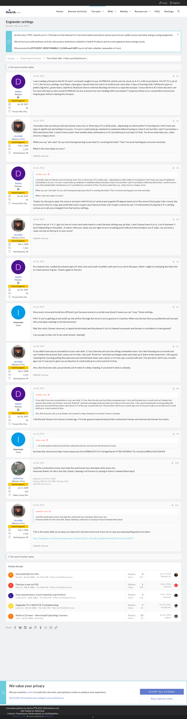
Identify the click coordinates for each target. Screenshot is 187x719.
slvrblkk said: (41, 174)
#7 (177, 346)
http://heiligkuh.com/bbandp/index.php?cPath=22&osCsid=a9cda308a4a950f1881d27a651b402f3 (83, 538)
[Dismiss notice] (177, 34)
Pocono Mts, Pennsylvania (23, 111)
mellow (168, 617)
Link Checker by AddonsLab (32, 711)
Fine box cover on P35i (27, 584)
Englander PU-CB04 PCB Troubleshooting (37, 605)
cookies (30, 692)
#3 (177, 168)
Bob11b (19, 587)
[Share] (173, 76)
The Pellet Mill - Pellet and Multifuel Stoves (54, 577)
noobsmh (20, 608)
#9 (177, 434)
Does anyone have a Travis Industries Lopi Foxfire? (41, 594)
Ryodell (19, 577)
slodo (18, 618)
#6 (177, 307)
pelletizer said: (42, 511)
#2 (177, 121)
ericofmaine (166, 607)
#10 (177, 463)
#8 (177, 388)
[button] (103, 11)
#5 (177, 262)
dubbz (11, 26)
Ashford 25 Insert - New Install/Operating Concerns (41, 615)
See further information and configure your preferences (36, 697)
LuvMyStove (21, 598)
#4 (177, 219)
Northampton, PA (20, 153)
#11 (177, 505)
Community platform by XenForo (32, 708)
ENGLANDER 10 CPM (27, 574)
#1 (177, 76)
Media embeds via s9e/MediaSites (43, 713)
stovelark (167, 597)
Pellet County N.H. (20, 495)
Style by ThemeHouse (17, 713)
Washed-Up (166, 576)
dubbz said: (40, 440)
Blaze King (39, 618)
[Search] (178, 11)
